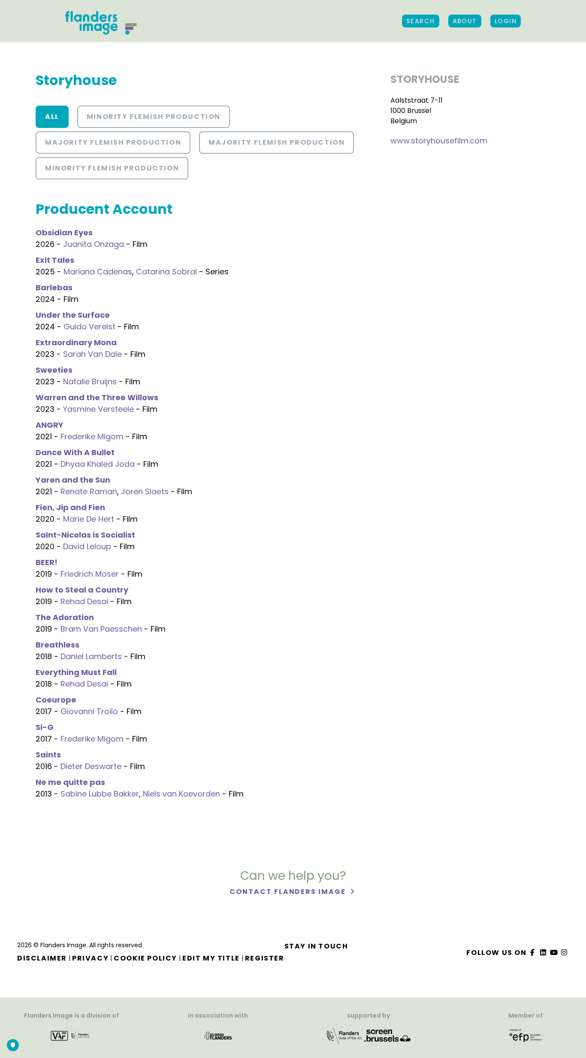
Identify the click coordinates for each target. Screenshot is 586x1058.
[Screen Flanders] (218, 1035)
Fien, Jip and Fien (70, 507)
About (465, 21)
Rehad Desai (84, 601)
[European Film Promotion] (525, 1035)
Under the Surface (73, 315)
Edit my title (211, 958)
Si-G (45, 727)
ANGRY (49, 425)
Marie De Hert (88, 519)
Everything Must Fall (76, 672)
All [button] (52, 117)
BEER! (46, 562)
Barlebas (54, 287)
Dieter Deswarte (90, 766)
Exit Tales (55, 260)
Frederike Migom (92, 436)
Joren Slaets (145, 491)
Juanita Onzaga (93, 244)
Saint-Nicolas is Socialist (85, 534)
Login (506, 21)
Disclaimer (42, 958)
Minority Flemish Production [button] (154, 117)
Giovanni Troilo (89, 711)
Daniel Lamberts (91, 656)
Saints (48, 754)
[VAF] (71, 1035)
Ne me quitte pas (70, 782)
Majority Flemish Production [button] (113, 142)
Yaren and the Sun (73, 479)
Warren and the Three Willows (97, 397)
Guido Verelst (89, 326)
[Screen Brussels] (387, 1035)
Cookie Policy (145, 958)
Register (264, 958)
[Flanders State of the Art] (344, 1035)
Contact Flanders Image (288, 892)
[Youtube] (554, 953)
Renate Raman (88, 491)
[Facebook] (533, 953)
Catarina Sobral (166, 271)
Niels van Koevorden (181, 793)
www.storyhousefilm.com (438, 140)
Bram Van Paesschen (101, 628)
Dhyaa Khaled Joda (97, 464)
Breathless (57, 644)
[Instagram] (564, 953)
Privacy (90, 958)
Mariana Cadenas (97, 271)
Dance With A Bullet (75, 452)
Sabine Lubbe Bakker (99, 793)
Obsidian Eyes (64, 232)
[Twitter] (543, 953)
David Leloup (87, 546)
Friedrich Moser (89, 574)
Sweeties (54, 370)
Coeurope (56, 699)
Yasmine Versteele (98, 409)
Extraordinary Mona (76, 342)
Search (420, 21)
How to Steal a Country (82, 589)
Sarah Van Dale (92, 354)
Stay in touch (316, 946)
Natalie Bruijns (90, 381)
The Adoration (65, 617)
